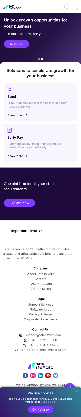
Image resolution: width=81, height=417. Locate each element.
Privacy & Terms (40, 314)
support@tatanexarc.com (43, 335)
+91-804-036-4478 (43, 345)
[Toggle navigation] (74, 6)
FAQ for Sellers (41, 289)
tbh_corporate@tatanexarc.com (43, 350)
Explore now (19, 203)
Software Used (40, 309)
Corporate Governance (40, 319)
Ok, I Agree (40, 409)
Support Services (40, 304)
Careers (40, 279)
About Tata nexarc (40, 274)
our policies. (48, 401)
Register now (16, 44)
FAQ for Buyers (40, 284)
